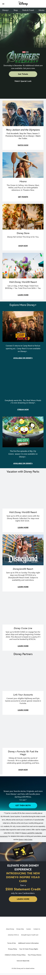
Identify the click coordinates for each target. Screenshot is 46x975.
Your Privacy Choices (34, 955)
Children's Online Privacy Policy (15, 955)
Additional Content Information (28, 943)
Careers (28, 929)
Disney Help (20, 929)
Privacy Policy (12, 949)
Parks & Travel (28, 10)
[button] (3, 4)
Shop (16, 10)
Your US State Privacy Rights (28, 949)
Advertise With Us (13, 935)
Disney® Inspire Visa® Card (29, 935)
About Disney (10, 929)
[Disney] (23, 4)
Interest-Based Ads (23, 961)
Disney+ (5, 10)
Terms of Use (11, 943)
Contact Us (36, 929)
